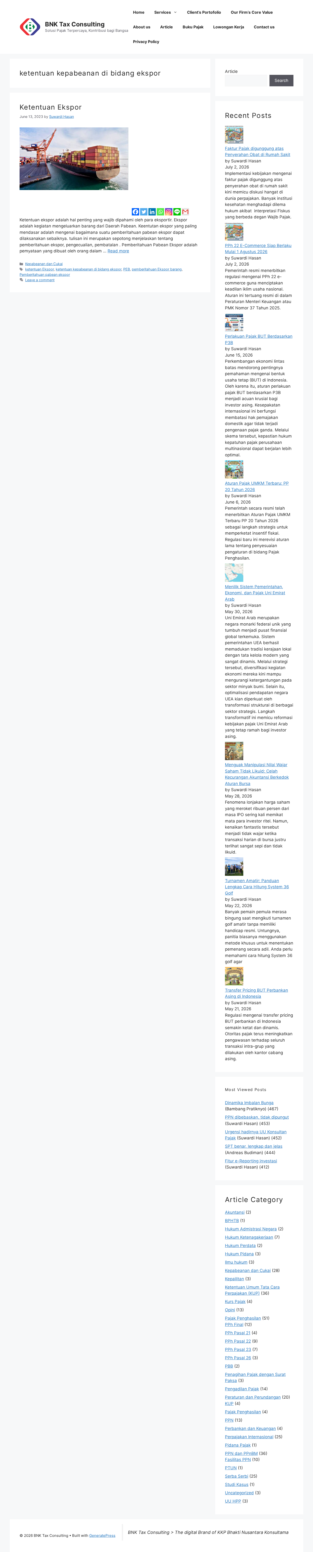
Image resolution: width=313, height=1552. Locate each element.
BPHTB (232, 1220)
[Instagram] (168, 208)
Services (162, 12)
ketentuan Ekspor (39, 269)
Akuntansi (235, 1212)
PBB (229, 1366)
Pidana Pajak (238, 1445)
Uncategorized (239, 1492)
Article (166, 26)
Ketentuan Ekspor (51, 107)
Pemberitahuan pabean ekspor (45, 274)
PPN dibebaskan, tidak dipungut (257, 1117)
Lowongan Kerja (228, 26)
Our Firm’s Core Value (252, 12)
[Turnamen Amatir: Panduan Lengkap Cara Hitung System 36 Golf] (234, 874)
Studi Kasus (236, 1484)
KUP (229, 1403)
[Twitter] (143, 208)
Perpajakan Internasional (249, 1436)
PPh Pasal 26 (238, 1357)
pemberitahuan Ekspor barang (157, 269)
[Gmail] (185, 208)
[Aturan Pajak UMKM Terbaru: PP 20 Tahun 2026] (234, 477)
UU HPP (233, 1501)
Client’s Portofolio (204, 12)
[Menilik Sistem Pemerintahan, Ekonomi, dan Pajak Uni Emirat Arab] (234, 580)
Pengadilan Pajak (242, 1388)
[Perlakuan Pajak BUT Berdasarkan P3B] (234, 330)
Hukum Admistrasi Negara (251, 1228)
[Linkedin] (152, 208)
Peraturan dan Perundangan (253, 1397)
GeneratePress (102, 1535)
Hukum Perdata (240, 1245)
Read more (118, 250)
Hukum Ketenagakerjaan (249, 1237)
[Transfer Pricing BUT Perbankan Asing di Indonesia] (234, 983)
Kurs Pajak (235, 1301)
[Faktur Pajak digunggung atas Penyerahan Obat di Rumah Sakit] (234, 142)
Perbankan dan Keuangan (250, 1428)
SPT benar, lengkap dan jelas (253, 1146)
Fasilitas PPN (238, 1459)
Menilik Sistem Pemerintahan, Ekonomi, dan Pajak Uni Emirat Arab (255, 593)
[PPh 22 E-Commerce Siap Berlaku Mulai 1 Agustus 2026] (234, 239)
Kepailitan (234, 1278)
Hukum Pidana (239, 1253)
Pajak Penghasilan (243, 1318)
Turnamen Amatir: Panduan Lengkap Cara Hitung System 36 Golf (257, 887)
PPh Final (234, 1324)
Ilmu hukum (236, 1262)
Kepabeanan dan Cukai (44, 264)
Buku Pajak (193, 26)
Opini (230, 1309)
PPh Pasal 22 (238, 1341)
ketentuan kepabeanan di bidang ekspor (88, 269)
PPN (229, 1420)
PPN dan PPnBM (241, 1453)
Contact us (264, 26)
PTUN (231, 1467)
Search (281, 80)
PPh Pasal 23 (238, 1349)
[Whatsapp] (160, 208)
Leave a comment (40, 280)
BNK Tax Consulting (75, 24)
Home (139, 12)
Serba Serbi (236, 1476)
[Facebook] (135, 208)
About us (141, 26)
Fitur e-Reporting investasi (251, 1160)
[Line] (177, 208)
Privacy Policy (146, 41)
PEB (126, 269)
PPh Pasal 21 (237, 1332)
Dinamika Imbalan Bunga (249, 1102)
